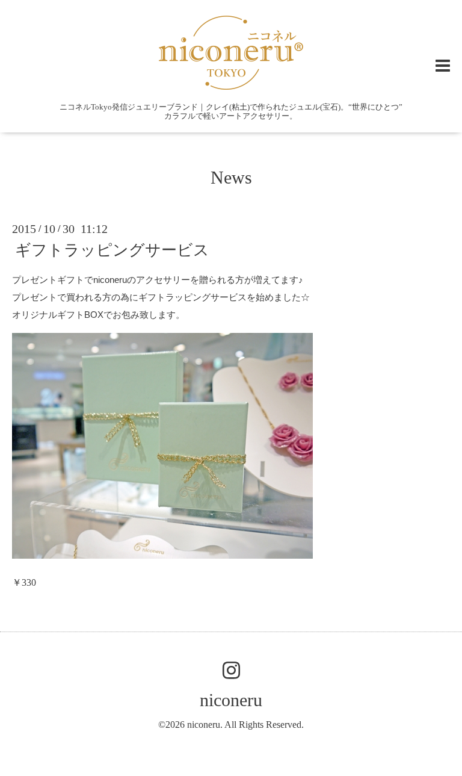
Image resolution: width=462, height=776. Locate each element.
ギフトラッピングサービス (112, 250)
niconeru (231, 700)
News (231, 177)
